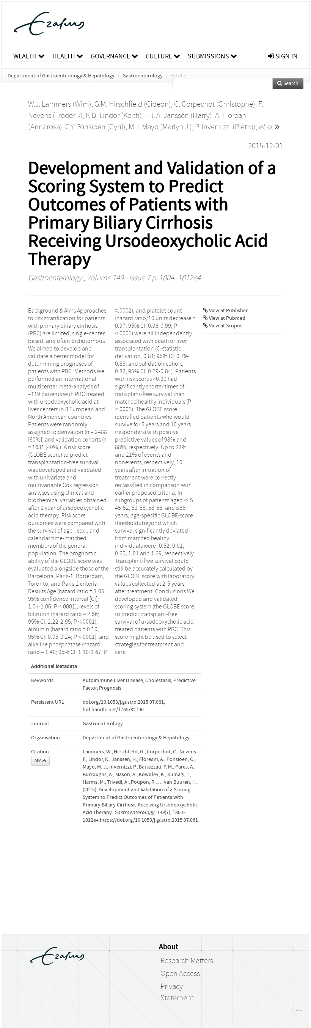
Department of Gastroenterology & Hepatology (61, 76)
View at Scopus (225, 326)
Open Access (180, 973)
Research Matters (186, 960)
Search (290, 83)
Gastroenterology (143, 76)
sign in (286, 56)
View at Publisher (228, 311)
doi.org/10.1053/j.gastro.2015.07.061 (123, 702)
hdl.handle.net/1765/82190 (113, 710)
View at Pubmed (226, 318)
